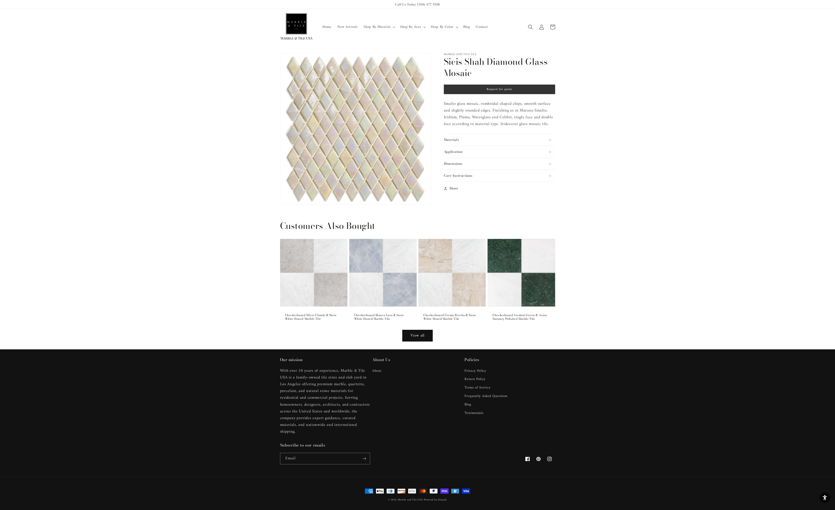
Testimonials (473, 413)
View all (417, 335)
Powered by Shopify (435, 500)
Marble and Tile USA (410, 500)
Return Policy (474, 379)
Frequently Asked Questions (486, 396)
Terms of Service (477, 388)
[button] (379, 27)
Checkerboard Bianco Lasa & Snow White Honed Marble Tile (379, 317)
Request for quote (499, 89)
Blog (467, 405)
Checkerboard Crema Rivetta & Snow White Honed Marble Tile (449, 317)
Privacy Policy (475, 371)
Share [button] (453, 188)
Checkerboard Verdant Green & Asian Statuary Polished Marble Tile (520, 317)
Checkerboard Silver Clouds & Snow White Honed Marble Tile (311, 317)
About (376, 371)
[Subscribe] (364, 459)
